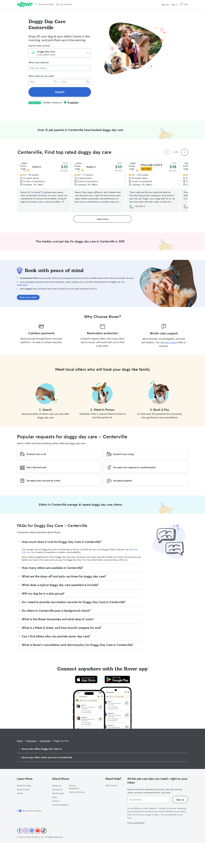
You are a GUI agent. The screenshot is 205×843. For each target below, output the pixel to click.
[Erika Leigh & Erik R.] (152, 185)
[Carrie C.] (44, 185)
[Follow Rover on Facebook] (19, 830)
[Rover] (25, 4)
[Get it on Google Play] (117, 679)
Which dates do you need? (41, 76)
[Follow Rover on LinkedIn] (31, 830)
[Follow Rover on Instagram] (25, 830)
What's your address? (39, 62)
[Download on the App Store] (86, 679)
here (126, 559)
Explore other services (39, 45)
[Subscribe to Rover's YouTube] (37, 830)
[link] (60, 92)
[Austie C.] (98, 185)
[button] (64, 4)
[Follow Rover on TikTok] (43, 830)
